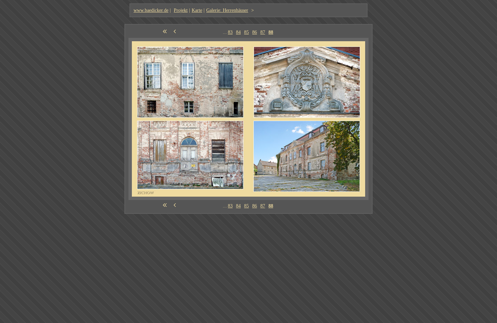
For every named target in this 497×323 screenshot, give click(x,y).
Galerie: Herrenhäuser (227, 10)
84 (238, 32)
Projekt (181, 10)
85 (246, 32)
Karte (197, 10)
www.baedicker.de (151, 10)
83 (230, 32)
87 (262, 32)
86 (254, 32)
